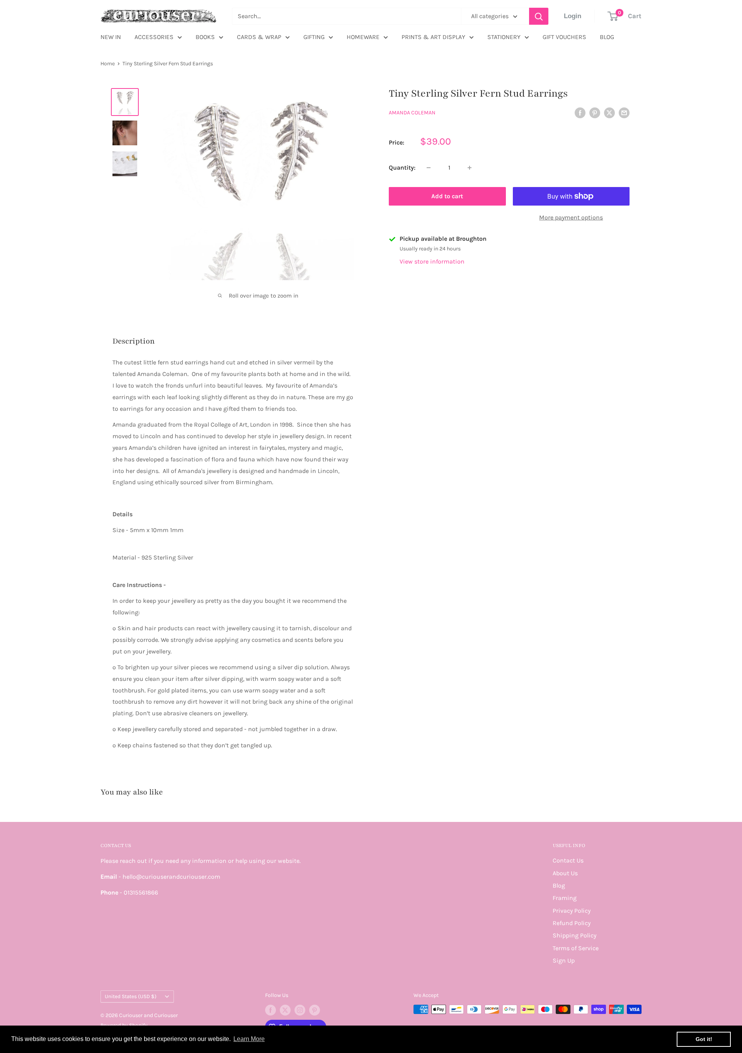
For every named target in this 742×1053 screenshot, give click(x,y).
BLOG (607, 37)
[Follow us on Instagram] (299, 1010)
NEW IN (110, 37)
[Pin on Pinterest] (594, 112)
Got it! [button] (704, 1039)
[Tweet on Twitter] (609, 112)
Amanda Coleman (412, 113)
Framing (565, 898)
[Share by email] (624, 112)
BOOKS (205, 37)
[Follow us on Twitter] (285, 1010)
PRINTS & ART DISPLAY (433, 37)
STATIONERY (504, 37)
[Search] (538, 16)
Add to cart (447, 196)
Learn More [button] (249, 1039)
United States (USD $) (131, 996)
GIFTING (314, 37)
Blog (559, 885)
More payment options (571, 217)
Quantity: (402, 167)
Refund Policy (572, 923)
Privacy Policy (572, 910)
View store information (432, 261)
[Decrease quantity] (428, 168)
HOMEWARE (363, 37)
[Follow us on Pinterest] (314, 1010)
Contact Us (568, 860)
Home (107, 63)
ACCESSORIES (154, 37)
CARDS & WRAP (259, 37)
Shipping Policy (574, 935)
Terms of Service (576, 948)
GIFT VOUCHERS (564, 37)
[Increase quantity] (469, 168)
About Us (565, 873)
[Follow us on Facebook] (270, 1010)
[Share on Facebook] (580, 112)
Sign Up (564, 960)
